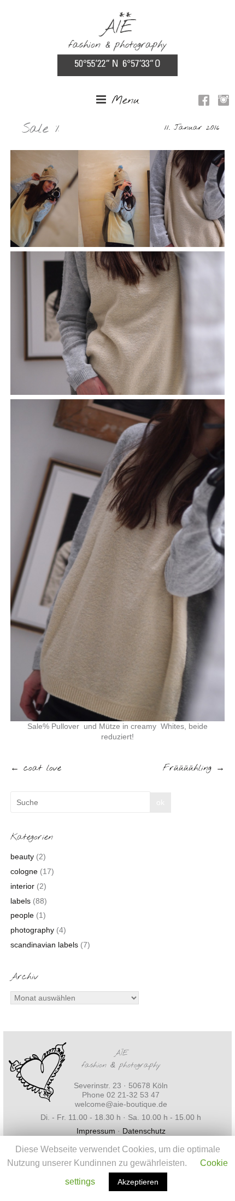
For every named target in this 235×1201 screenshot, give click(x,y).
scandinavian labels (44, 944)
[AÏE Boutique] (117, 17)
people (22, 915)
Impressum (96, 1131)
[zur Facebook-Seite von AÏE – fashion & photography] (204, 102)
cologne (24, 871)
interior (22, 886)
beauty (22, 856)
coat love (35, 768)
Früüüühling (194, 768)
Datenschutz (144, 1131)
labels (20, 901)
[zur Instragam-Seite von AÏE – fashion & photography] (223, 102)
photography (32, 930)
